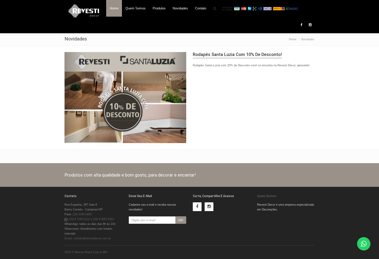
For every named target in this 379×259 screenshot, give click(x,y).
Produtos (159, 8)
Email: (68, 238)
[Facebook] (301, 25)
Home (114, 8)
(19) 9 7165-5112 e (81, 219)
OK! (180, 220)
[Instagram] (310, 25)
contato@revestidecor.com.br (92, 238)
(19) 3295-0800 (82, 214)
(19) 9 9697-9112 (103, 219)
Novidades (180, 8)
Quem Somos (135, 8)
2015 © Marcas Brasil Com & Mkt (85, 252)
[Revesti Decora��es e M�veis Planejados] (83, 10)
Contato (200, 8)
